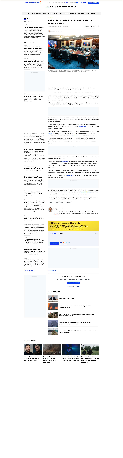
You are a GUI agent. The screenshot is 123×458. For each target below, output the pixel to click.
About (48, 2)
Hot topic (51, 202)
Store (67, 2)
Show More (29, 270)
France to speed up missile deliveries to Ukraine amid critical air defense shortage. (34, 151)
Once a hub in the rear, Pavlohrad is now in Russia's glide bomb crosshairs (50, 359)
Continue (54, 243)
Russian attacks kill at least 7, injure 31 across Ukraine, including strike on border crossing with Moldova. (34, 227)
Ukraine (50, 17)
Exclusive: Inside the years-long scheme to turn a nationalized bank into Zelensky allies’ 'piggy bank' (33, 168)
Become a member (73, 282)
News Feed (28, 18)
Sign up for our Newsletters (32, 2)
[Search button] (98, 13)
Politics (33, 13)
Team (52, 2)
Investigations (73, 13)
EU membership (42, 190)
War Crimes (81, 13)
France (61, 202)
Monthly (54, 233)
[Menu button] (24, 13)
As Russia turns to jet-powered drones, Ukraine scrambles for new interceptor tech (33, 218)
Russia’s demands (86, 192)
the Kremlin (64, 161)
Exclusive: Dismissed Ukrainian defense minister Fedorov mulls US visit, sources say (90, 359)
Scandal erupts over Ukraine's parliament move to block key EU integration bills (33, 193)
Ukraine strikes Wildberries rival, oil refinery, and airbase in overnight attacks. (34, 136)
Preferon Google (90, 26)
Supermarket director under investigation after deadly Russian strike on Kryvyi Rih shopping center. (34, 48)
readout (50, 133)
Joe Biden (68, 202)
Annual (61, 233)
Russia (44, 13)
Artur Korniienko (57, 31)
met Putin (75, 135)
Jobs (56, 2)
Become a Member (94, 2)
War (28, 13)
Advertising (60, 2)
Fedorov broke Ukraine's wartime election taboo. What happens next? (32, 358)
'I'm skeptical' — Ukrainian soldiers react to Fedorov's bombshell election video (71, 358)
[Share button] (98, 26)
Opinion (55, 13)
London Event (73, 2)
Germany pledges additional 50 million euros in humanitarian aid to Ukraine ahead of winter (34, 202)
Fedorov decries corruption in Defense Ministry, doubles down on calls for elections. (33, 27)
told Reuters (70, 175)
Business (38, 13)
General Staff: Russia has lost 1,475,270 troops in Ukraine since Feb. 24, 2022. (34, 241)
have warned (82, 126)
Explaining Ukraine (90, 13)
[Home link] (61, 7)
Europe (49, 13)
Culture (65, 13)
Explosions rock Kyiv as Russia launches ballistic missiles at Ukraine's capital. (34, 251)
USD (95, 233)
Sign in (78, 286)
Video (60, 13)
